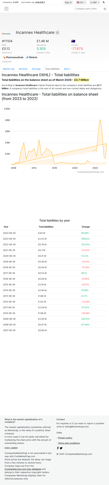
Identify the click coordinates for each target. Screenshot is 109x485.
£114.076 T (40, 2)
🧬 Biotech (31, 57)
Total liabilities (52, 68)
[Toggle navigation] (6, 8)
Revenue (23, 68)
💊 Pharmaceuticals (13, 57)
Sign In (68, 2)
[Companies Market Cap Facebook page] (57, 448)
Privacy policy (65, 437)
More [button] (66, 68)
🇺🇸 (80, 2)
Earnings (36, 68)
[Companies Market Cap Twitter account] (61, 448)
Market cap (8, 68)
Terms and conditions (69, 443)
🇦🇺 (73, 41)
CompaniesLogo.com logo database (23, 469)
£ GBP (94, 2)
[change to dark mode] (104, 2)
